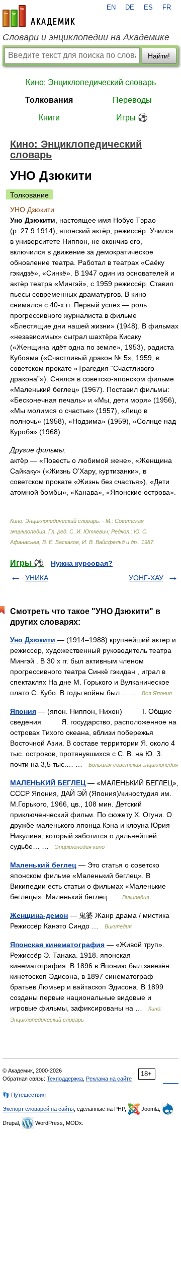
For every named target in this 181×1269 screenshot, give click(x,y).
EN (111, 7)
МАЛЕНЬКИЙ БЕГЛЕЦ (47, 783)
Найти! (159, 56)
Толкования (49, 100)
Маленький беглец (43, 865)
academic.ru (39, 16)
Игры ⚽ (132, 117)
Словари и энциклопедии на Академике (86, 37)
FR (166, 7)
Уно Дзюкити (32, 640)
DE (129, 7)
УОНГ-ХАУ (146, 578)
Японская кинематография (57, 945)
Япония (23, 711)
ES (148, 7)
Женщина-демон (39, 915)
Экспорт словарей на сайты (38, 1109)
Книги (49, 117)
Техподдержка (65, 1079)
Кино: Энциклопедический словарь (91, 82)
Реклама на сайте (109, 1079)
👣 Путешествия (24, 1095)
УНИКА (36, 578)
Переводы (132, 100)
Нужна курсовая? (82, 563)
